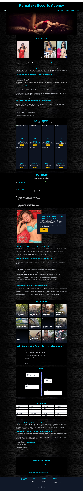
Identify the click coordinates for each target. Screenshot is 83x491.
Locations (33, 479)
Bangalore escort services (40, 68)
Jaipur (43, 479)
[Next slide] (65, 49)
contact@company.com (57, 482)
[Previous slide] (17, 49)
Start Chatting (44, 230)
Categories (33, 481)
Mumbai (43, 481)
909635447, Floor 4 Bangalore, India (56, 480)
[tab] (41, 57)
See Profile (22, 145)
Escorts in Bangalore (46, 63)
